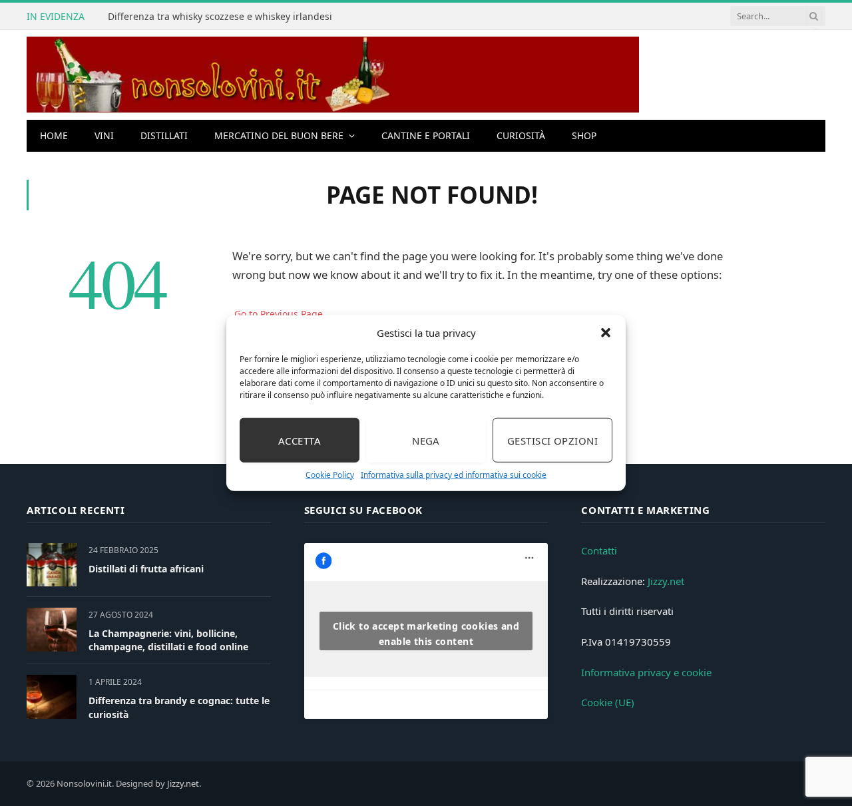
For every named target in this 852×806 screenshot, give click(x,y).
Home (54, 135)
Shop (584, 135)
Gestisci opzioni (552, 440)
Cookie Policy (330, 475)
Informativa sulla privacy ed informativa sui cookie (453, 475)
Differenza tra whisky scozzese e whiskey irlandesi (220, 17)
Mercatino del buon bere (278, 135)
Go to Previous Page (278, 313)
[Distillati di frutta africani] (52, 564)
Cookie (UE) (607, 702)
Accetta (299, 440)
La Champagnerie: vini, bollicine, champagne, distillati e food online (168, 640)
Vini (104, 135)
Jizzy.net (666, 581)
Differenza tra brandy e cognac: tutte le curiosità (179, 707)
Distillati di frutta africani (146, 568)
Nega (426, 440)
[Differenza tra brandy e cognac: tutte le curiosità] (52, 696)
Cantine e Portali (425, 135)
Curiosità (521, 135)
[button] (605, 332)
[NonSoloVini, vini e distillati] (333, 75)
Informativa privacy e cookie (646, 672)
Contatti (599, 550)
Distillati (164, 135)
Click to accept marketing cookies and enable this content (426, 634)
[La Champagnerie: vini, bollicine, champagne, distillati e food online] (52, 629)
